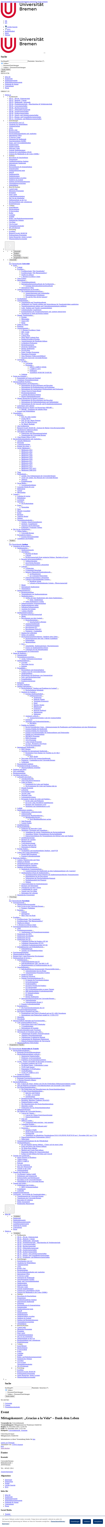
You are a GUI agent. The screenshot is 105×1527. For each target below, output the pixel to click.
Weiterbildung (13, 185)
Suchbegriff (5, 61)
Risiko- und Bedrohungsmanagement (21, 218)
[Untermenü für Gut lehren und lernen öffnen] (28, 775)
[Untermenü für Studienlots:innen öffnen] (33, 596)
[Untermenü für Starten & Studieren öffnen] (26, 653)
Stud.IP (11, 172)
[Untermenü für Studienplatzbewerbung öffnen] (33, 613)
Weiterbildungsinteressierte (13, 82)
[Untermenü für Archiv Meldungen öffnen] (30, 448)
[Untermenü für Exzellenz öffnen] (24, 269)
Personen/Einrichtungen (11, 65)
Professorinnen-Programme (18, 235)
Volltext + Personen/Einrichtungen (14, 67)
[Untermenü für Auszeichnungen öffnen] (29, 328)
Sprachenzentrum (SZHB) (17, 141)
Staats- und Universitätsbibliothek (20, 143)
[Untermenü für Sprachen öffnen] (24, 502)
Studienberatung (14, 176)
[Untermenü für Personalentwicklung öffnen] (31, 535)
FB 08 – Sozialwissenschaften (19, 111)
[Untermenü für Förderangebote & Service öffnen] (31, 958)
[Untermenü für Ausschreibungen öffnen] (29, 967)
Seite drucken (5, 1448)
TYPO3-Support (17, 1444)
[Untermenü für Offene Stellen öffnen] (27, 531)
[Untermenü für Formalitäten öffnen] (26, 668)
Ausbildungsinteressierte (21, 1224)
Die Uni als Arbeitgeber (16, 198)
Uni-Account (13, 224)
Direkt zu (8, 95)
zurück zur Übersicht (7, 1443)
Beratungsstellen (14, 132)
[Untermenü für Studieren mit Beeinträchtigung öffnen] (38, 867)
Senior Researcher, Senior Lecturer (20, 237)
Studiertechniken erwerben (17, 178)
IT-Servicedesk (14, 211)
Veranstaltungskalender (16, 226)
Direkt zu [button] (8, 1231)
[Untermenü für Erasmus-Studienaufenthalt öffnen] (43, 694)
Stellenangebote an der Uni (18, 200)
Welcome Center (14, 148)
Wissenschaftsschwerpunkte (18, 239)
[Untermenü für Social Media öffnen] (26, 483)
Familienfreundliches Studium (18, 161)
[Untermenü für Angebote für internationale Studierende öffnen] (48, 751)
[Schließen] (10, 262)
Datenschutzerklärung (58, 1521)
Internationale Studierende (17, 163)
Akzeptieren (98, 1521)
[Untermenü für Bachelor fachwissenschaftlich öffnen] (42, 559)
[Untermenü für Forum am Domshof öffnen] (27, 376)
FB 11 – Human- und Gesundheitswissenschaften (25, 117)
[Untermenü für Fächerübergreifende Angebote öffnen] (38, 766)
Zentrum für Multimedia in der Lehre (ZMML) (24, 154)
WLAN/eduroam (14, 228)
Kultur (11, 213)
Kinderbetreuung (14, 204)
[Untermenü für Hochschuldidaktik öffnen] (30, 827)
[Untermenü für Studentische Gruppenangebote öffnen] (42, 869)
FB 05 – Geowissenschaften (18, 106)
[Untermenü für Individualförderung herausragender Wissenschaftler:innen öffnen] (60, 969)
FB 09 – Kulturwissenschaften (19, 113)
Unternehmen (9, 86)
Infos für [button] (7, 1214)
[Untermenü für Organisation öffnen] (22, 413)
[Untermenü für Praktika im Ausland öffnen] (35, 725)
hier (34, 1439)
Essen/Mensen (13, 207)
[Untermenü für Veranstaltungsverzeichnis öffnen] (35, 657)
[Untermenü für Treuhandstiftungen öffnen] (30, 1143)
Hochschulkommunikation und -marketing (22, 133)
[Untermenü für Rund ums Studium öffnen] (26, 858)
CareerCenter (13, 189)
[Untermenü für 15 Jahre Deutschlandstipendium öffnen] (43, 1091)
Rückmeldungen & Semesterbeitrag (20, 167)
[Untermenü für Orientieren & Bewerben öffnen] (30, 546)
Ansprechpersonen (7, 1472)
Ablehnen (87, 1521)
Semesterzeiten (14, 169)
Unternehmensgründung (17, 196)
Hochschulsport (14, 209)
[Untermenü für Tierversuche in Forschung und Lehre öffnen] (42, 1032)
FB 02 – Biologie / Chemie (18, 100)
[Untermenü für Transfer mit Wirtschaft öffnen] (29, 1172)
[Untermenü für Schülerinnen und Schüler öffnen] (35, 1185)
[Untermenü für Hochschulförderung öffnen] (27, 1082)
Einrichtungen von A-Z (16, 122)
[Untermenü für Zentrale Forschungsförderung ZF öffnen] (44, 978)
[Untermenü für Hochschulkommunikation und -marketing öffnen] (41, 439)
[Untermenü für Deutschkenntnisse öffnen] (38, 620)
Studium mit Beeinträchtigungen (19, 181)
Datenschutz (9, 1481)
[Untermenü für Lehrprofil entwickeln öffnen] (32, 777)
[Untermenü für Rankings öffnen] (24, 910)
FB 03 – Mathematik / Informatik (19, 102)
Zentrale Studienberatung (17, 150)
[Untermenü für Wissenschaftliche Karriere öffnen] (31, 382)
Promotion (12, 193)
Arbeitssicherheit (14, 126)
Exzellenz (12, 231)
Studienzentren (14, 145)
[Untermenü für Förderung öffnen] (29, 1128)
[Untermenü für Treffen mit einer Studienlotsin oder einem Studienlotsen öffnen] (62, 598)
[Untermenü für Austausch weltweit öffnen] (39, 716)
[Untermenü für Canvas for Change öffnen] (34, 1113)
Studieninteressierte (11, 80)
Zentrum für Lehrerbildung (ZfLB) (20, 152)
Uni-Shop (12, 222)
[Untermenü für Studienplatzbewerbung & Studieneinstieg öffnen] (49, 873)
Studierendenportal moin (17, 170)
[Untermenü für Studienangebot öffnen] (28, 548)
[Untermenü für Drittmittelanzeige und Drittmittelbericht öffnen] (44, 947)
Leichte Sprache (10, 1485)
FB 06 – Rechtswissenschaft (18, 108)
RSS (2, 1446)
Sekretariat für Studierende (17, 139)
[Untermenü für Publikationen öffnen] (27, 474)
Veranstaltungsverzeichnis (17, 183)
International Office (15, 135)
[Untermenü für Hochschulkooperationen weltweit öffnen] (40, 1054)
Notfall (7, 1483)
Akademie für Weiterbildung (18, 124)
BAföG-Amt (13, 130)
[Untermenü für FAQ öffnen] (25, 644)
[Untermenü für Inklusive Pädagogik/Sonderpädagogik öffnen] (51, 572)
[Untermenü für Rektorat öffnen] (23, 415)
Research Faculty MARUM (18, 233)
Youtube (7, 1514)
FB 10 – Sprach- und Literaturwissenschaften (23, 115)
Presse (7, 88)
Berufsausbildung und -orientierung (20, 202)
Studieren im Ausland (16, 180)
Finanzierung (13, 159)
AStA (11, 128)
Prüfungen (12, 165)
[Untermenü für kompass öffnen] (32, 755)
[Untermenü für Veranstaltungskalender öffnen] (33, 520)
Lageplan (12, 215)
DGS (6, 1487)
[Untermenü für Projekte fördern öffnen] (28, 849)
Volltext (5, 63)
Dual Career (13, 194)
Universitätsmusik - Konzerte (18, 1430)
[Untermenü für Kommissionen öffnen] (28, 1006)
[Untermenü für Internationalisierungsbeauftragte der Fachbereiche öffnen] (54, 284)
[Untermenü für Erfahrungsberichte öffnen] (42, 696)
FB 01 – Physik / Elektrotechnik (19, 98)
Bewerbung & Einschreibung (18, 157)
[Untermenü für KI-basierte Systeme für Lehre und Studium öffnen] (50, 799)
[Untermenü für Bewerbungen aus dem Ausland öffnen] (43, 618)
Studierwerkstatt (14, 146)
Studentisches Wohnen (16, 220)
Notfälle (11, 216)
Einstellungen (75, 1521)
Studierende (9, 79)
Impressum (8, 1480)
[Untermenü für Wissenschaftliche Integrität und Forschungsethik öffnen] (45, 1021)
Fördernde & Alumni (11, 84)
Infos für (7, 77)
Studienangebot (14, 174)
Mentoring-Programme (16, 191)
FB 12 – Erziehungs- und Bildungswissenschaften (25, 119)
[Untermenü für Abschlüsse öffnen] (29, 552)
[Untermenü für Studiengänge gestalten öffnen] (33, 810)
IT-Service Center (15, 137)
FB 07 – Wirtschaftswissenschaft (19, 109)
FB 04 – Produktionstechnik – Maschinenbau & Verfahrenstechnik (30, 104)
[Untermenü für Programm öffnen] (33, 365)
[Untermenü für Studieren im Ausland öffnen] (36, 692)
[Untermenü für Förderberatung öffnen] (28, 960)
